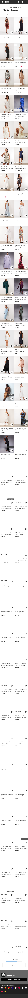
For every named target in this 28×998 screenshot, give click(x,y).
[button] (2, 988)
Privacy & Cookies (19, 996)
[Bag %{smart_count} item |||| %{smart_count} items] (26, 2)
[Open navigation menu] (2, 2)
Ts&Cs (25, 996)
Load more (14, 965)
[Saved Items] (22, 2)
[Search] (18, 2)
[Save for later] (12, 32)
